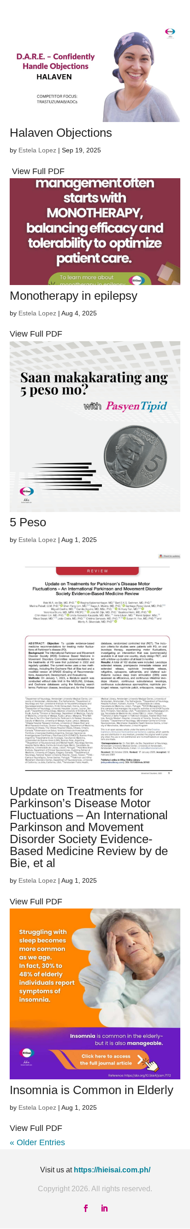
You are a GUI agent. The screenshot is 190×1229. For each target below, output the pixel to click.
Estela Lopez (37, 150)
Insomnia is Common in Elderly (91, 1090)
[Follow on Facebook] (85, 1208)
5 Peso (28, 522)
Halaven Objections (61, 133)
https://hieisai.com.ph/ (112, 1170)
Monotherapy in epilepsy (73, 296)
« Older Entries (37, 1142)
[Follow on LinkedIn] (104, 1208)
